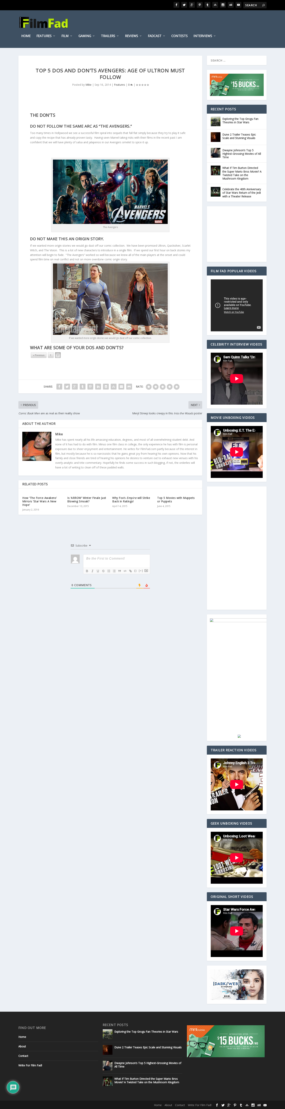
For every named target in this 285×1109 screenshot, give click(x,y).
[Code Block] (125, 571)
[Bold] (87, 571)
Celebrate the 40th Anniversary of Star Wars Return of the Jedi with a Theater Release (241, 192)
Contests (179, 36)
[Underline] (98, 571)
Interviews (202, 36)
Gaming (85, 36)
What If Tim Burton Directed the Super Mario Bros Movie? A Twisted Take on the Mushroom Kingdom (242, 173)
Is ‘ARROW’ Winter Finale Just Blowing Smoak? (86, 499)
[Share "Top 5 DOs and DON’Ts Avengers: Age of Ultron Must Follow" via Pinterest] (90, 386)
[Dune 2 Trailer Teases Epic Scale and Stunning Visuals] (215, 137)
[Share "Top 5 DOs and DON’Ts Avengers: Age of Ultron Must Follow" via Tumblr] (82, 386)
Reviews (131, 36)
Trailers (108, 36)
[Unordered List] (114, 571)
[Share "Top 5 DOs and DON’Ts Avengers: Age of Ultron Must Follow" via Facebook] (59, 386)
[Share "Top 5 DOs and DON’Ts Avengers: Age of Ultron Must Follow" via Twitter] (67, 386)
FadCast (155, 36)
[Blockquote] (119, 571)
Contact (23, 1056)
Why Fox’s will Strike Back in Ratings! (131, 499)
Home (26, 36)
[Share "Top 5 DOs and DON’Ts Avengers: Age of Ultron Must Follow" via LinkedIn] (98, 386)
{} (135, 570)
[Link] (130, 571)
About (22, 1046)
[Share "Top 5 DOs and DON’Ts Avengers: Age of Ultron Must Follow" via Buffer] (106, 386)
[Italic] (92, 571)
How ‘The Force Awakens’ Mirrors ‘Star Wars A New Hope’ (39, 501)
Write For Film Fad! (30, 1065)
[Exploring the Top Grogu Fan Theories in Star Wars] (215, 121)
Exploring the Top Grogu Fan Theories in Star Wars (240, 120)
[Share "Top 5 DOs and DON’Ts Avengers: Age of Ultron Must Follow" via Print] (129, 386)
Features (44, 36)
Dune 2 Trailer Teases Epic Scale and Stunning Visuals (239, 136)
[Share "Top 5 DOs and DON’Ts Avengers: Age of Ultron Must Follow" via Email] (121, 386)
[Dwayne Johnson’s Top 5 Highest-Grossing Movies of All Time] (215, 153)
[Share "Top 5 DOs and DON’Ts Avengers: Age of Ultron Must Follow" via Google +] (75, 386)
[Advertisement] (239, 234)
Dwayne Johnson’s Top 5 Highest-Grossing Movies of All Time (241, 153)
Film (65, 36)
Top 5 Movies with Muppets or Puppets (176, 499)
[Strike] (103, 571)
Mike (89, 84)
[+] (141, 570)
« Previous (38, 355)
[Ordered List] (108, 571)
